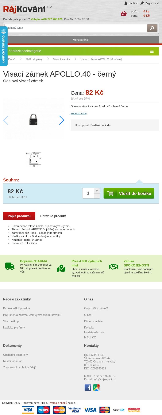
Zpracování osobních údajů (19, 367)
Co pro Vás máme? (96, 308)
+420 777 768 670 (51, 19)
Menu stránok (81, 39)
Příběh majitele (93, 321)
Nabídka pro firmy (14, 327)
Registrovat (152, 3)
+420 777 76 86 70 (103, 375)
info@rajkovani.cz (105, 379)
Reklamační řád (12, 361)
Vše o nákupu (11, 321)
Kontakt (89, 327)
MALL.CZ (90, 337)
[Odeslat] (152, 28)
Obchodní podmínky (15, 354)
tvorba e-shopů (58, 402)
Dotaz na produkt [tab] (53, 216)
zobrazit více (78, 113)
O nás (88, 314)
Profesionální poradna (16, 308)
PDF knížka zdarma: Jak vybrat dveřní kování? (32, 314)
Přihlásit (133, 3)
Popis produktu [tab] (19, 216)
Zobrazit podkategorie (24, 51)
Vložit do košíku (135, 193)
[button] (61, 120)
